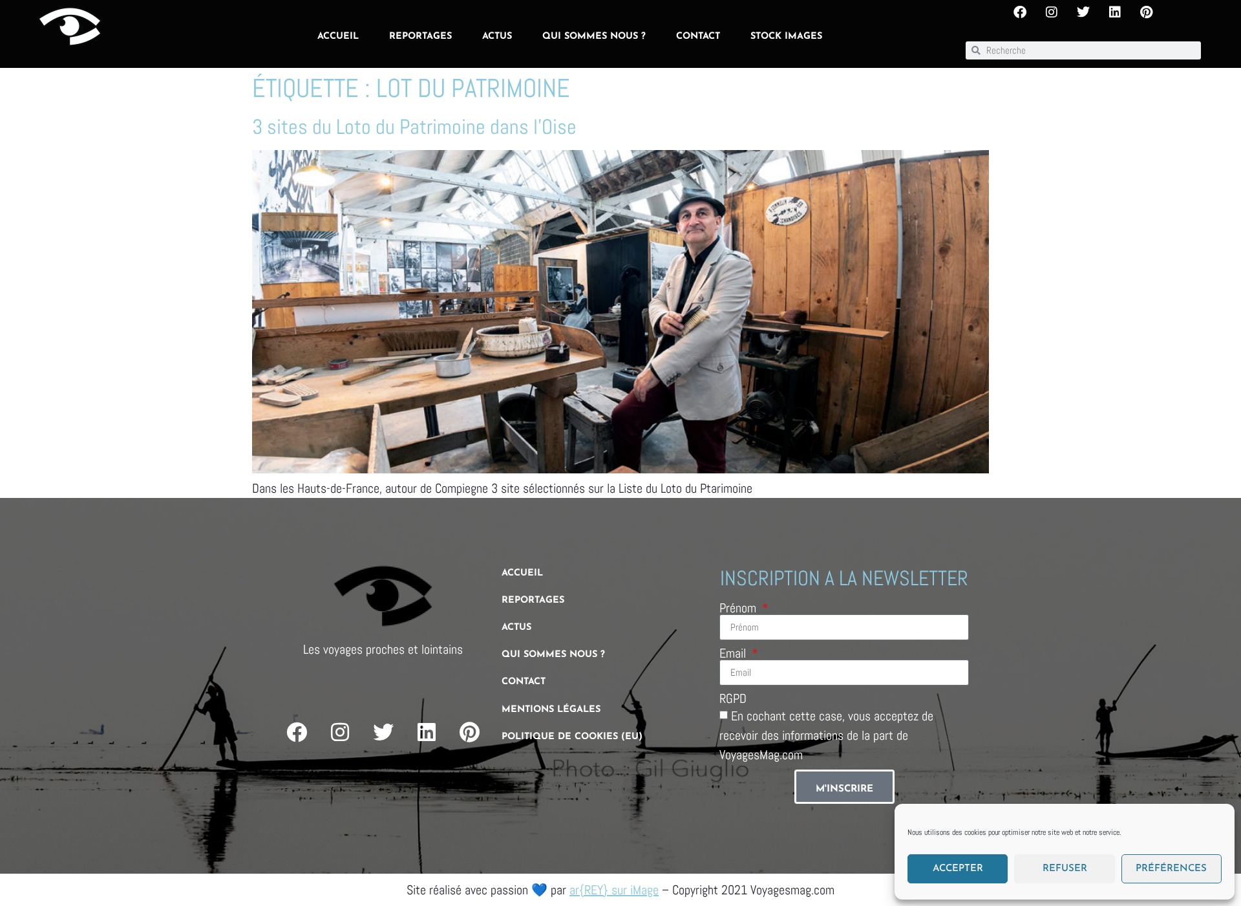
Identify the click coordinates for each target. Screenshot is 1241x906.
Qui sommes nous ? (594, 36)
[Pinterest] (1147, 12)
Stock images (786, 36)
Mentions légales (551, 710)
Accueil (338, 36)
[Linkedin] (1115, 12)
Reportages (420, 36)
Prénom (739, 607)
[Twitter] (1083, 12)
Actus (497, 36)
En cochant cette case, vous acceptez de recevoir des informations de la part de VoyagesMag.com (826, 734)
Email (734, 653)
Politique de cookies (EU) (572, 737)
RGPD (733, 698)
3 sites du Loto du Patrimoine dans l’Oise (414, 127)
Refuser (1065, 869)
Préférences (1171, 869)
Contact (698, 36)
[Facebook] (1020, 12)
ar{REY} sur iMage (614, 889)
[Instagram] (1052, 12)
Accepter (958, 869)
